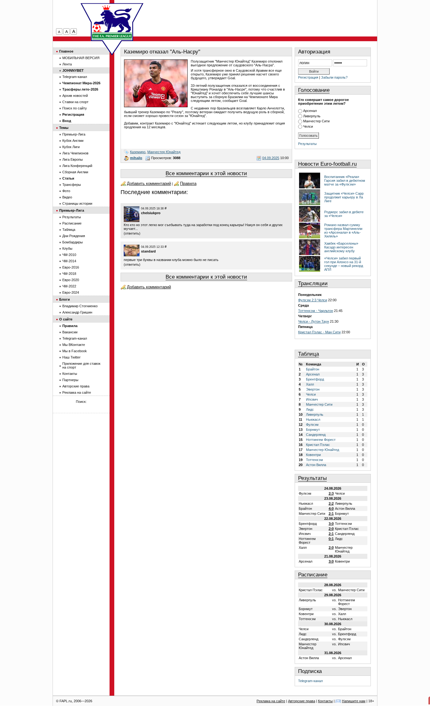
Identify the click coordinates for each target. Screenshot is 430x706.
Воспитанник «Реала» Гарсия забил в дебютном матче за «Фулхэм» (344, 180)
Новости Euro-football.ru (327, 164)
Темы (63, 128)
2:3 (331, 493)
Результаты (307, 144)
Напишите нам (353, 701)
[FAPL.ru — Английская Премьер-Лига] (112, 22)
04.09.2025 (270, 158)
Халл (310, 384)
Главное (66, 51)
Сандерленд (315, 434)
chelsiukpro (151, 213)
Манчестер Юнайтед (163, 152)
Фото (66, 191)
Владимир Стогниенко (80, 306)
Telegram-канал (310, 681)
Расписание (312, 575)
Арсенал (310, 111)
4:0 (331, 508)
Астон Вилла (316, 465)
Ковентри (313, 455)
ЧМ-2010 (69, 255)
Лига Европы (72, 159)
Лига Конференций (77, 166)
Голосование (314, 90)
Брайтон (312, 369)
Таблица (308, 354)
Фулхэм (312, 424)
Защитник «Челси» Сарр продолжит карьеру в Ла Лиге (344, 197)
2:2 (331, 503)
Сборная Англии (75, 172)
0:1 (331, 539)
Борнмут (313, 429)
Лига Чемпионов (75, 153)
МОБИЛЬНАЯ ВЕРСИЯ (80, 58)
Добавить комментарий (149, 183)
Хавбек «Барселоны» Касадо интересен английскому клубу (341, 247)
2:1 (331, 513)
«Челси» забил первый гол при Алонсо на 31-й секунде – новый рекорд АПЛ (343, 263)
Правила (188, 183)
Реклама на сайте (76, 392)
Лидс (310, 409)
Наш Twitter (71, 357)
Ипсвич (312, 399)
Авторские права (75, 386)
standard (148, 251)
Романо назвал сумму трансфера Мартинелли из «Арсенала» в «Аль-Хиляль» (343, 230)
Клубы (67, 248)
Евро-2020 (70, 280)
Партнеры (70, 380)
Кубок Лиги (71, 147)
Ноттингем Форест (321, 440)
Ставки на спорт (75, 102)
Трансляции (313, 283)
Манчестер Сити (316, 121)
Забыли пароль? (334, 77)
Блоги (64, 299)
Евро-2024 (70, 292)
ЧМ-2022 (69, 286)
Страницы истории (77, 203)
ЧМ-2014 (69, 261)
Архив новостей (75, 95)
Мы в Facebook (74, 351)
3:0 (331, 523)
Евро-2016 (70, 267)
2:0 (331, 529)
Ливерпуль (311, 116)
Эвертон (313, 389)
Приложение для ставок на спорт (81, 365)
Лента (67, 64)
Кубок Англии (72, 140)
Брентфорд (315, 379)
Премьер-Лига (73, 134)
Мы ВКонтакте (73, 345)
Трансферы (71, 184)
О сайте (65, 319)
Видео (67, 197)
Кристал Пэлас (318, 445)
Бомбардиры (72, 242)
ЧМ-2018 (69, 273)
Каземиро (137, 152)
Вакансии (69, 332)
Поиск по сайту (74, 108)
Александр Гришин (77, 312)
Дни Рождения (73, 236)
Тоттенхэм (314, 460)
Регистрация (308, 77)
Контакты (69, 373)
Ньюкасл (313, 419)
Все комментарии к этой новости (206, 173)
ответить (132, 233)
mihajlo (136, 158)
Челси (308, 126)
